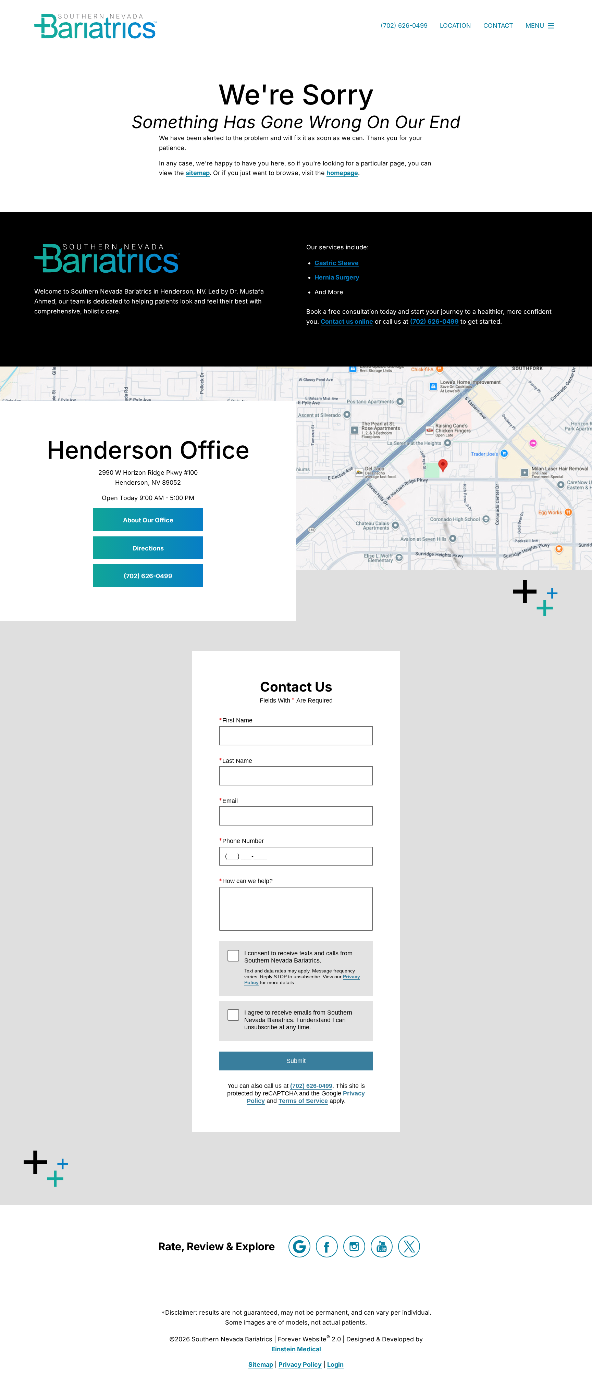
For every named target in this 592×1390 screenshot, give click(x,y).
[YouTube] (382, 1246)
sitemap (198, 172)
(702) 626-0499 (434, 321)
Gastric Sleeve (336, 262)
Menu (535, 25)
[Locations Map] (296, 468)
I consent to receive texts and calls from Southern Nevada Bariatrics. (302, 967)
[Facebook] (327, 1246)
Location (455, 25)
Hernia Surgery (336, 277)
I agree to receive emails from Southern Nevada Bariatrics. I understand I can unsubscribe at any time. (298, 1020)
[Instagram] (354, 1246)
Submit (296, 1060)
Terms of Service (303, 1100)
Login (335, 1364)
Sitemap (260, 1364)
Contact (498, 25)
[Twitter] (409, 1246)
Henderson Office (148, 449)
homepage (342, 172)
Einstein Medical (296, 1349)
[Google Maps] (299, 1246)
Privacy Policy (300, 1364)
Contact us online (347, 321)
